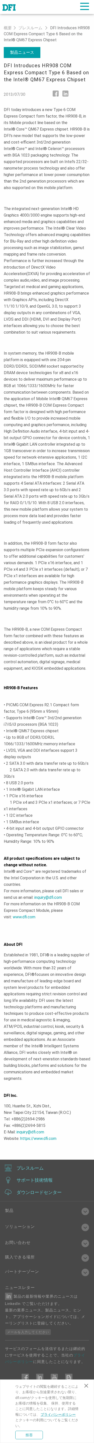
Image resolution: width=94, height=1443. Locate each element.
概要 (8, 28)
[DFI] (9, 7)
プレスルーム (30, 28)
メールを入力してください (28, 1332)
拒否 (29, 1435)
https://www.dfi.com (38, 1138)
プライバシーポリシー (58, 1414)
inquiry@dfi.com (48, 897)
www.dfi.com (24, 917)
